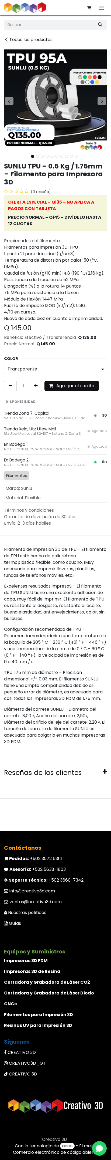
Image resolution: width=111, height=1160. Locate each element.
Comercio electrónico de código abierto (55, 1152)
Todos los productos (31, 39)
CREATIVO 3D (22, 1052)
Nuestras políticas (27, 912)
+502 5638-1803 (37, 869)
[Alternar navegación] (101, 7)
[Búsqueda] (100, 25)
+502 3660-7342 (46, 880)
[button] (9, 101)
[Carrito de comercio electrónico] (88, 7)
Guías (15, 923)
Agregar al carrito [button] (74, 386)
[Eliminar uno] (10, 386)
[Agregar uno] (36, 386)
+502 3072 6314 (35, 858)
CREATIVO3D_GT (27, 1063)
